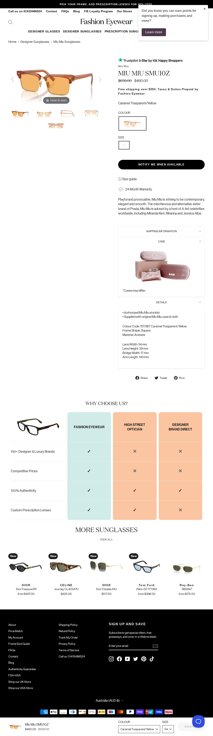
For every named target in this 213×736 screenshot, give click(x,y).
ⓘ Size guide (127, 179)
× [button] (204, 8)
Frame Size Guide (19, 643)
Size (121, 137)
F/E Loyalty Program (98, 11)
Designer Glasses (44, 31)
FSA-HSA (14, 675)
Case (161, 241)
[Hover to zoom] (56, 81)
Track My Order (68, 637)
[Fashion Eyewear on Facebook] (119, 658)
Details (161, 302)
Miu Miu (123, 66)
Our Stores (124, 11)
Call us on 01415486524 (25, 11)
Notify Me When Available (161, 164)
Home (12, 41)
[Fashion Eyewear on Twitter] (135, 658)
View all (106, 539)
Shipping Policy (68, 624)
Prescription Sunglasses (127, 31)
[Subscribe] (155, 645)
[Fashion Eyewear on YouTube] (127, 658)
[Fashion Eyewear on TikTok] (151, 658)
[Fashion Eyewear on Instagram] (111, 658)
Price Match (15, 631)
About (12, 624)
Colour (124, 112)
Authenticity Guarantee (22, 669)
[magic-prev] (12, 79)
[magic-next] (100, 79)
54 (124, 145)
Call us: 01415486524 (72, 656)
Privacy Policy (67, 643)
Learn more (153, 32)
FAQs (65, 11)
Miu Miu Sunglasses (66, 41)
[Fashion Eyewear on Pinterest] (143, 658)
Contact (51, 11)
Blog (76, 11)
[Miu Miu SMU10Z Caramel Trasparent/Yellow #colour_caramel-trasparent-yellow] (20, 113)
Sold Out (191, 726)
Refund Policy (67, 631)
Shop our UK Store (19, 681)
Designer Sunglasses (82, 31)
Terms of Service (69, 650)
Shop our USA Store (20, 688)
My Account (15, 637)
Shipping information (161, 231)
